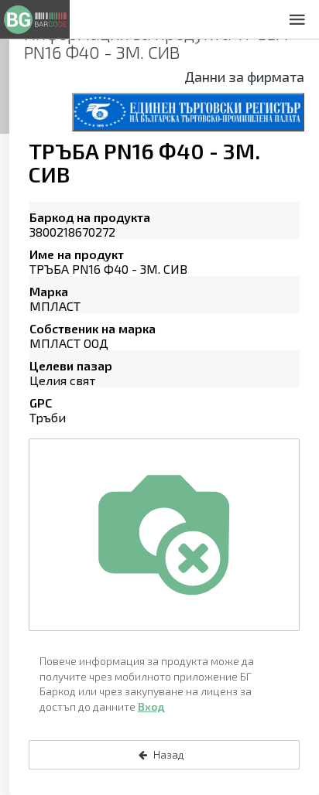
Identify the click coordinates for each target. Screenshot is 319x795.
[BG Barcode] (35, 19)
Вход (151, 706)
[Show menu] (297, 19)
